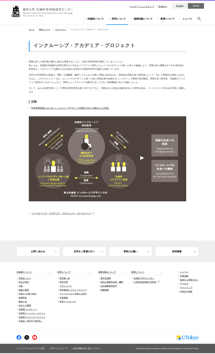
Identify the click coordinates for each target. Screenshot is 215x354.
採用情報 (177, 251)
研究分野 (64, 282)
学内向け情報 (186, 291)
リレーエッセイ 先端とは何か (73, 294)
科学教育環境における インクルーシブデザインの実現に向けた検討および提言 (70, 108)
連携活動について (143, 18)
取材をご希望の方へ (189, 280)
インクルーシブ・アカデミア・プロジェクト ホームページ (61, 213)
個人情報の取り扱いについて (87, 348)
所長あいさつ (25, 278)
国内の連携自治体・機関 (112, 282)
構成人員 (23, 301)
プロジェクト (60, 30)
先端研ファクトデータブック (32, 317)
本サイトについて (59, 348)
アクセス (184, 283)
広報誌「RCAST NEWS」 (31, 321)
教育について (168, 18)
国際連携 (105, 290)
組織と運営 (24, 290)
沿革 (21, 286)
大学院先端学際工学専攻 (145, 282)
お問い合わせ (38, 251)
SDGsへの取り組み (28, 294)
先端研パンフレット (28, 309)
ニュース (187, 18)
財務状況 (23, 297)
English (180, 6)
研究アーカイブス (68, 301)
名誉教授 (64, 297)
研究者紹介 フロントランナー (73, 290)
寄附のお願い (131, 251)
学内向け (162, 6)
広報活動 (184, 276)
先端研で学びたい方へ (144, 278)
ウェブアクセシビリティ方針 (31, 348)
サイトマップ (186, 287)
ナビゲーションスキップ (142, 6)
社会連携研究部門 (109, 286)
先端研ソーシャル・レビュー (32, 313)
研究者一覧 (65, 278)
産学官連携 (106, 278)
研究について (119, 18)
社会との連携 (25, 305)
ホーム (31, 30)
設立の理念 (24, 282)
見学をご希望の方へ (84, 251)
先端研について (95, 18)
